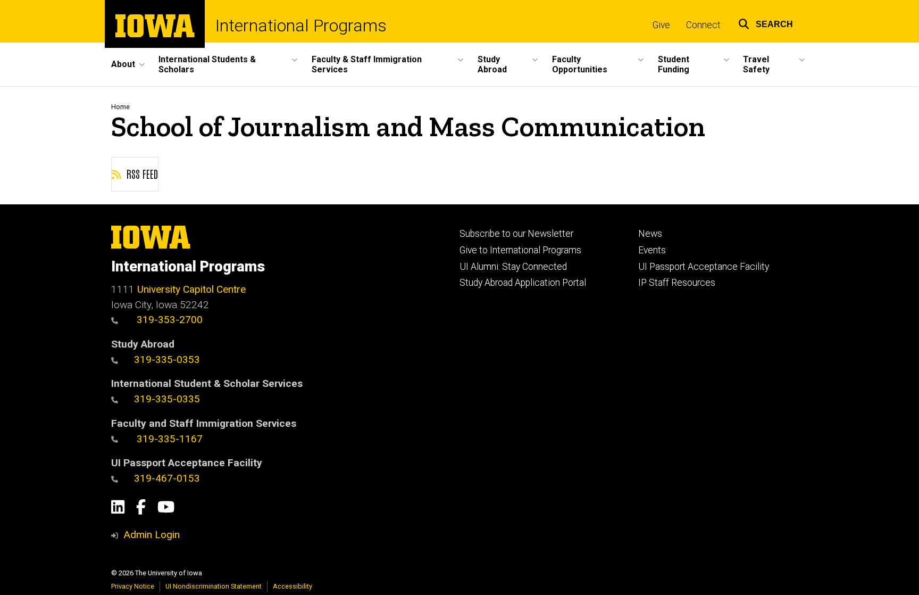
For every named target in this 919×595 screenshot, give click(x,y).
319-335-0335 (167, 399)
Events (652, 250)
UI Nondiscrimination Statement (213, 586)
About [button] (123, 64)
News (650, 233)
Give (661, 25)
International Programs (301, 25)
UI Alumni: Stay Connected (513, 266)
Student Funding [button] (673, 64)
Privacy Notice (132, 586)
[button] (765, 22)
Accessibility (292, 586)
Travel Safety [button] (756, 64)
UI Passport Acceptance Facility (703, 266)
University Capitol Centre (191, 289)
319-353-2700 (168, 319)
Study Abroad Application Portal (523, 282)
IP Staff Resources (676, 282)
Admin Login (151, 534)
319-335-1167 (168, 439)
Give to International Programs (520, 250)
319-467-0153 (167, 478)
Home (120, 107)
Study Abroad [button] (492, 64)
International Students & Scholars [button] (207, 64)
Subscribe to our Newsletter (516, 233)
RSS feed (141, 173)
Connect (703, 25)
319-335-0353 (167, 359)
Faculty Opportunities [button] (579, 64)
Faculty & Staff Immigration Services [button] (367, 64)
